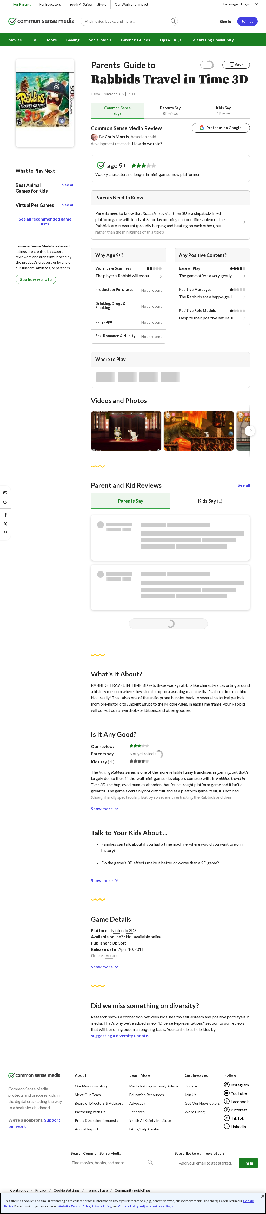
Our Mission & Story (91, 1086)
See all (244, 484)
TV (33, 39)
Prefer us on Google (224, 127)
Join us (247, 21)
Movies (15, 39)
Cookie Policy (128, 1206)
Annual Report (86, 1129)
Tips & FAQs (170, 39)
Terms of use (97, 1190)
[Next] (250, 431)
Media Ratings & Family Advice (153, 1086)
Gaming (73, 39)
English (246, 4)
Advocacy (137, 1103)
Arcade (111, 955)
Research (137, 1112)
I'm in (248, 1162)
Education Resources (146, 1094)
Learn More (139, 1075)
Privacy (41, 1190)
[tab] (117, 110)
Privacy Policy (101, 1206)
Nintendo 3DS (114, 94)
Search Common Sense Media (96, 1153)
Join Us (190, 1094)
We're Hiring (195, 1112)
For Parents (22, 4)
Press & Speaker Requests (96, 1120)
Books (51, 39)
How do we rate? (147, 143)
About (81, 1075)
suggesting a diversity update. (120, 1035)
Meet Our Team (88, 1094)
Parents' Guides (135, 39)
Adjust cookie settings (156, 1206)
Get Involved (196, 1075)
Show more (102, 808)
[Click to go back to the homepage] (41, 22)
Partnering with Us (90, 1112)
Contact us (19, 1190)
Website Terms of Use (74, 1206)
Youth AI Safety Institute (87, 4)
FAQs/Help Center (144, 1129)
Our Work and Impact (131, 4)
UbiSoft (119, 942)
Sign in (225, 21)
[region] (133, 1203)
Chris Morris (117, 136)
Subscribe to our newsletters (200, 1153)
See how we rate (36, 279)
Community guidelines (133, 1190)
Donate (191, 1086)
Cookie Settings (67, 1190)
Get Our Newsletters (202, 1103)
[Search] (150, 1163)
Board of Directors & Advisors (99, 1103)
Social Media (100, 39)
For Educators (50, 4)
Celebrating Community (212, 39)
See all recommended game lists (45, 221)
